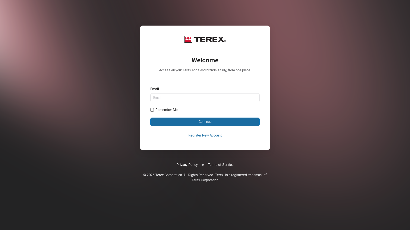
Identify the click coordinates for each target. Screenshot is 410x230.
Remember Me (166, 110)
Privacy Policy (187, 165)
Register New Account (205, 135)
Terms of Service (221, 165)
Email (154, 89)
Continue (205, 122)
